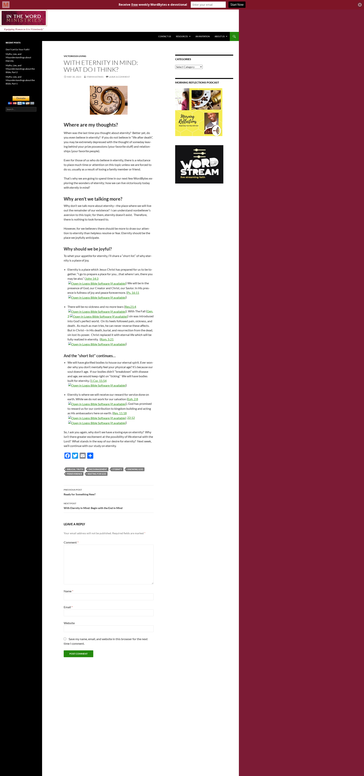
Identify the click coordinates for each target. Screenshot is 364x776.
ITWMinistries (94, 76)
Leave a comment (119, 76)
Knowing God (135, 469)
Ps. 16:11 (133, 292)
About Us (220, 36)
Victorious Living (75, 56)
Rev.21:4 (130, 306)
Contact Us (164, 36)
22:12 (131, 417)
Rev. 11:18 (120, 413)
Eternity (117, 469)
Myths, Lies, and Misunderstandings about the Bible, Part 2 (20, 69)
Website (69, 623)
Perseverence (74, 474)
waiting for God (96, 474)
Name (68, 591)
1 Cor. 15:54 (99, 380)
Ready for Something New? (80, 492)
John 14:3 (92, 278)
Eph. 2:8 (133, 399)
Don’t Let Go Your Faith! (18, 49)
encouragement (98, 469)
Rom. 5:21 (107, 339)
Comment (71, 542)
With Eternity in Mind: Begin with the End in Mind (93, 506)
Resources (182, 36)
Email (68, 607)
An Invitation (202, 36)
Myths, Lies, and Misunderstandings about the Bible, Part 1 (20, 80)
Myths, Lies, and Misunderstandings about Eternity (18, 57)
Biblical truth (75, 469)
